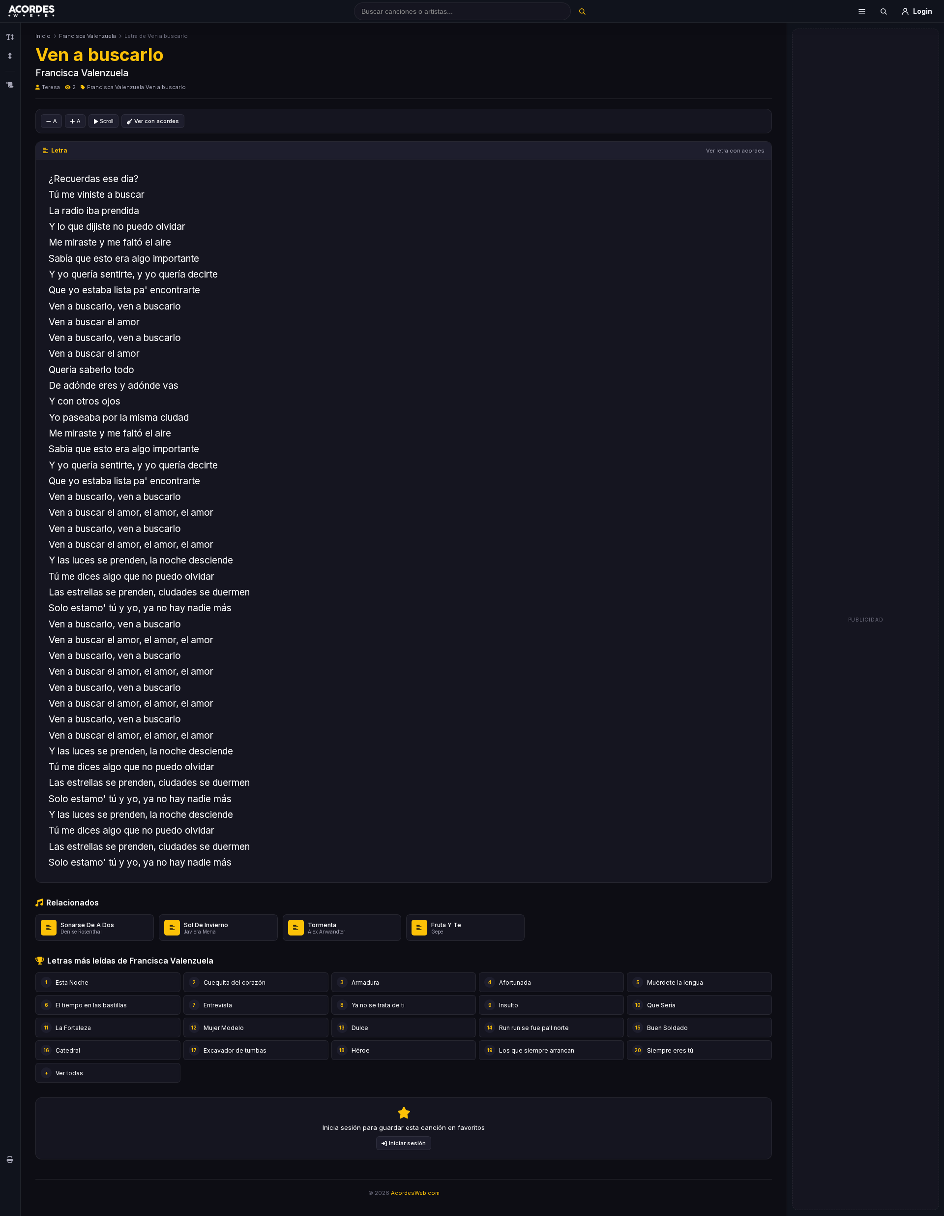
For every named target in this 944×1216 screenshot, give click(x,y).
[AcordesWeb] (44, 11)
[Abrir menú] (862, 11)
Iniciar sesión (407, 1143)
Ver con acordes (156, 121)
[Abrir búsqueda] (883, 11)
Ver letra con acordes (735, 150)
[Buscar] (582, 11)
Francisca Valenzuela (87, 35)
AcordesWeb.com (415, 1192)
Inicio (43, 35)
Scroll (106, 121)
